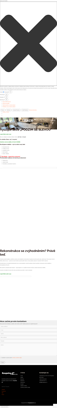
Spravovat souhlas (4, 406)
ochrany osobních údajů (17, 357)
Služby (31, 119)
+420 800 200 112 (5, 134)
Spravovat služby (6, 103)
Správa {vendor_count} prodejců (9, 105)
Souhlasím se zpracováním (11, 357)
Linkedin (3, 389)
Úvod (18, 119)
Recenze (41, 119)
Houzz (3, 394)
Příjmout (2, 110)
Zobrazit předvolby (16, 110)
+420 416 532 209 (42, 379)
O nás (27, 119)
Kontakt (24, 123)
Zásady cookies (6, 112)
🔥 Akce (22, 119)
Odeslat (2, 362)
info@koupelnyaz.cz (43, 382)
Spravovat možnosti (7, 101)
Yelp (2, 392)
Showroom (19, 123)
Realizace (36, 119)
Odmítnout (8, 110)
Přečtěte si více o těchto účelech (9, 106)
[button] (28, 44)
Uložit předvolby (25, 110)
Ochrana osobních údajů (25, 387)
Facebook (4, 391)
